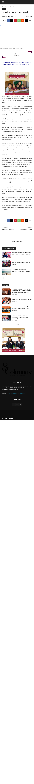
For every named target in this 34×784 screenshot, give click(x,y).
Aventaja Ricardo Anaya (26, 229)
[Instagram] (17, 404)
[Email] (26, 20)
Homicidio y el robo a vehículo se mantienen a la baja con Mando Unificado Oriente (20, 317)
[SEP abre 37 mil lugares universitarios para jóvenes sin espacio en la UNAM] (6, 255)
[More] (30, 20)
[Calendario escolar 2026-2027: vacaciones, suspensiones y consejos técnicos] (6, 263)
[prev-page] (3, 278)
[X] (11, 20)
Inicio (3, 7)
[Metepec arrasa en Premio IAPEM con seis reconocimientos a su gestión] (6, 309)
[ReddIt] (22, 20)
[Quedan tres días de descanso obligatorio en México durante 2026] (6, 272)
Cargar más (16, 324)
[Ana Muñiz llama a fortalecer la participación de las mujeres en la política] (6, 300)
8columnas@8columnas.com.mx (17, 393)
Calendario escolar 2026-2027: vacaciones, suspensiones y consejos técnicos (21, 262)
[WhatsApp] (19, 20)
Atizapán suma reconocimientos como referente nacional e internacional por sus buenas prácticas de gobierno (21, 291)
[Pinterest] (15, 20)
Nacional (7, 7)
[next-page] (5, 278)
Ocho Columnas (6, 16)
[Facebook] (8, 20)
